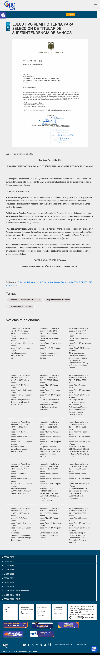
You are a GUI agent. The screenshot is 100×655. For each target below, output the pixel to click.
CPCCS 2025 (9, 561)
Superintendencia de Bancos (58, 300)
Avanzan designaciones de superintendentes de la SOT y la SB (20, 402)
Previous (70, 617)
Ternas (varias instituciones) (21, 306)
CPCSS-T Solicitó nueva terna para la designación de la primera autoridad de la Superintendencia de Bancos (50, 405)
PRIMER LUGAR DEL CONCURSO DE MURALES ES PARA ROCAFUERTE (21, 490)
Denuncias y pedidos (86, 617)
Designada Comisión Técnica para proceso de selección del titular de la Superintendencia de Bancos (50, 452)
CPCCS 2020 (9, 582)
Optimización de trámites (85, 609)
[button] (3, 15)
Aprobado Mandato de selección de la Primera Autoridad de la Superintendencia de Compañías (78, 493)
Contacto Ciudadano (87, 614)
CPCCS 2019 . (9, 587)
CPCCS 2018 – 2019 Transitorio (16, 591)
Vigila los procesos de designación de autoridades (19, 355)
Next (83, 617)
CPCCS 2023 (9, 570)
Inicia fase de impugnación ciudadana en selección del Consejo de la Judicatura (21, 536)
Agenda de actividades (63, 644)
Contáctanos (81, 644)
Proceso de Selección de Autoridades (25, 300)
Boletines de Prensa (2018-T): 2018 (33, 282)
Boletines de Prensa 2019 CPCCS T (65, 282)
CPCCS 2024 (9, 565)
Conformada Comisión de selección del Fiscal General (49, 535)
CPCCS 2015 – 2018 (12, 595)
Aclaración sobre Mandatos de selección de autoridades (20, 449)
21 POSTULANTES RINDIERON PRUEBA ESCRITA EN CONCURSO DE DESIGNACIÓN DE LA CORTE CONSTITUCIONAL (49, 494)
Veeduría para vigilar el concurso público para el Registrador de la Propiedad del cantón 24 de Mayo (76, 611)
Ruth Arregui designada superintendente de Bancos (49, 355)
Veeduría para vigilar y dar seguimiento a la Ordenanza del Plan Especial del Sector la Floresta (77, 538)
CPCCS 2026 (9, 557)
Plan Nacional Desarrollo (85, 612)
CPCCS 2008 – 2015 (12, 599)
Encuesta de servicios (86, 606)
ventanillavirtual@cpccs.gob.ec (26, 651)
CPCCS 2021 (9, 578)
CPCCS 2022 (9, 574)
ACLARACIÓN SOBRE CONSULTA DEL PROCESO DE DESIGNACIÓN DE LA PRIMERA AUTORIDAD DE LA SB (79, 452)
